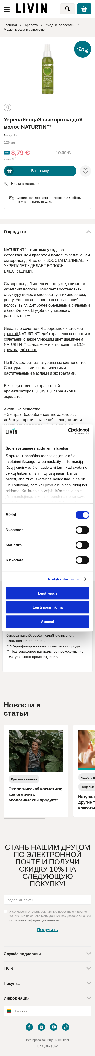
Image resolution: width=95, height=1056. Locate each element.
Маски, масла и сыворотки (25, 29)
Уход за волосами (60, 25)
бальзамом (37, 344)
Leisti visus (47, 593)
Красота (31, 25)
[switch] (82, 530)
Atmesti (47, 622)
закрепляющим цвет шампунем (54, 339)
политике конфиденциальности (34, 920)
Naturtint (11, 135)
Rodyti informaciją (64, 579)
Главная (10, 25)
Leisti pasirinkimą (48, 607)
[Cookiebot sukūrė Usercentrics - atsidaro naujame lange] (68, 431)
